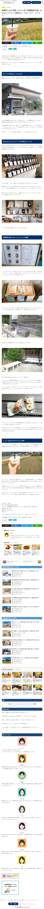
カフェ (3, 7)
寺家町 (20, 46)
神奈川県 (10, 46)
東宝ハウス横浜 (27, 2)
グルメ (15, 48)
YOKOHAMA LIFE (19, 907)
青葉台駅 (29, 46)
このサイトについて (32, 904)
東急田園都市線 (24, 46)
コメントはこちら (36, 2)
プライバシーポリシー (24, 904)
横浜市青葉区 (15, 46)
